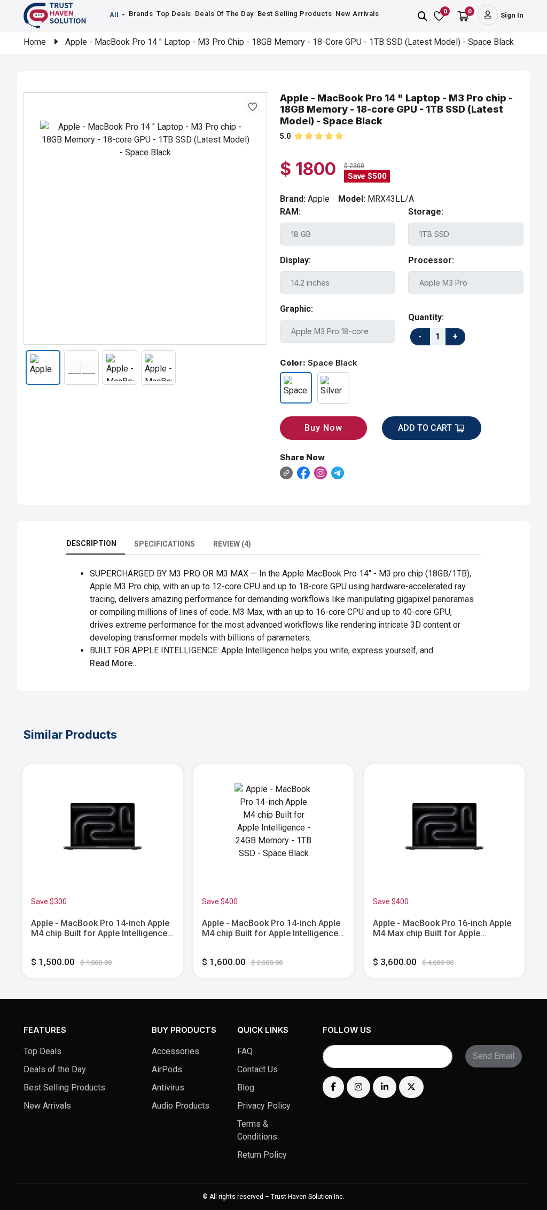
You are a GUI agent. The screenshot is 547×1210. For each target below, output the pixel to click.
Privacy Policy (264, 1106)
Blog (245, 1087)
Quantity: (426, 317)
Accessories (175, 1051)
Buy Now (323, 428)
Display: (295, 260)
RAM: (290, 212)
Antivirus (168, 1087)
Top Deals (174, 14)
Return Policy (262, 1155)
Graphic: (296, 309)
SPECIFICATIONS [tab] (164, 544)
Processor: (431, 260)
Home (35, 42)
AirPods (167, 1069)
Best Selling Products (294, 14)
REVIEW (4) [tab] (232, 544)
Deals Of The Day (224, 14)
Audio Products (180, 1106)
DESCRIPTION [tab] (91, 543)
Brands (141, 14)
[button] (118, 15)
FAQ (245, 1051)
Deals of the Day (55, 1069)
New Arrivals (357, 14)
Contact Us (257, 1069)
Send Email (493, 1056)
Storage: (425, 212)
